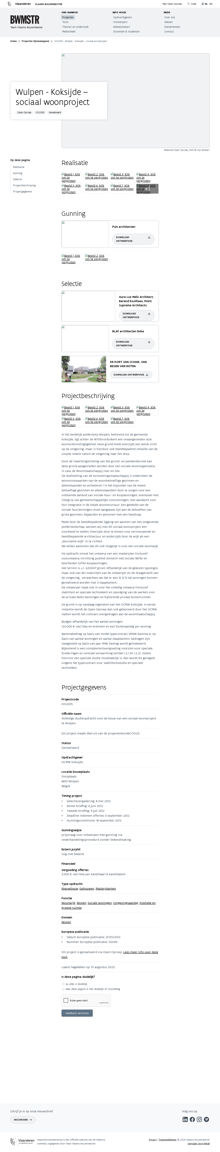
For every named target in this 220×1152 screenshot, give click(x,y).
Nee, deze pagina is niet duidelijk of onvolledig (93, 989)
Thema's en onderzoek (75, 26)
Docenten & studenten (126, 31)
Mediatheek (69, 31)
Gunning (17, 173)
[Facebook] (192, 1120)
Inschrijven (21, 1119)
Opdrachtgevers (122, 17)
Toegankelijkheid (167, 1139)
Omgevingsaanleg (125, 903)
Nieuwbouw (70, 888)
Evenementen (172, 26)
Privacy (153, 1139)
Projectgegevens (22, 191)
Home (13, 41)
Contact (169, 31)
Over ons (169, 17)
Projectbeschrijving (24, 185)
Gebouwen (86, 888)
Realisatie (18, 167)
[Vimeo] (206, 1120)
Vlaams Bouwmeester (48, 4)
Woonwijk (68, 903)
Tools (65, 22)
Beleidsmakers (121, 26)
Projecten (68, 17)
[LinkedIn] (185, 1120)
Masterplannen (106, 888)
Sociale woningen (100, 903)
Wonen (81, 903)
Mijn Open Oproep (172, 3)
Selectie (17, 179)
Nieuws (168, 22)
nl (206, 3)
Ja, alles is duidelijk (76, 984)
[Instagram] (199, 1120)
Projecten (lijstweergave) (35, 41)
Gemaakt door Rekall (199, 1143)
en (211, 3)
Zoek (193, 3)
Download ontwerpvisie (124, 239)
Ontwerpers (120, 22)
